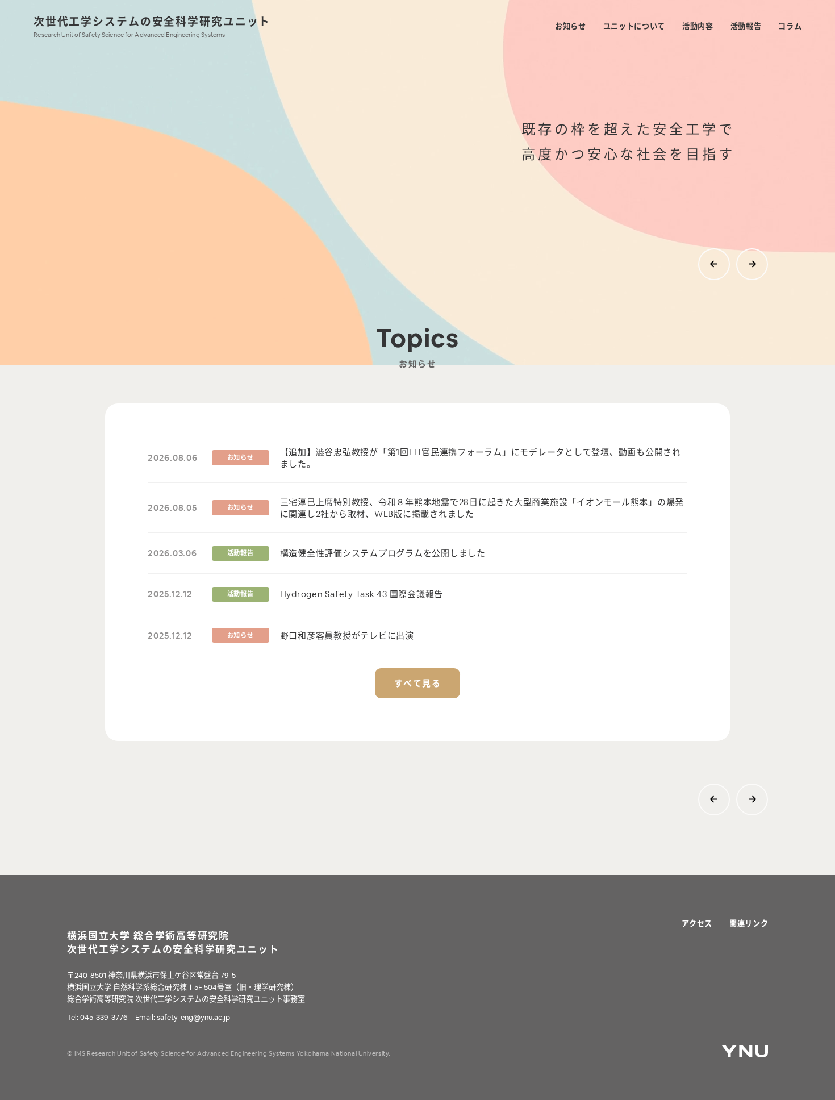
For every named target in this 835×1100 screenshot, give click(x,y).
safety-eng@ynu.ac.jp (193, 1017)
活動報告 (746, 26)
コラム (789, 26)
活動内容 (697, 26)
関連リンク (748, 923)
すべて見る (417, 683)
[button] (714, 264)
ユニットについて (634, 26)
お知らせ (570, 26)
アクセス (697, 923)
